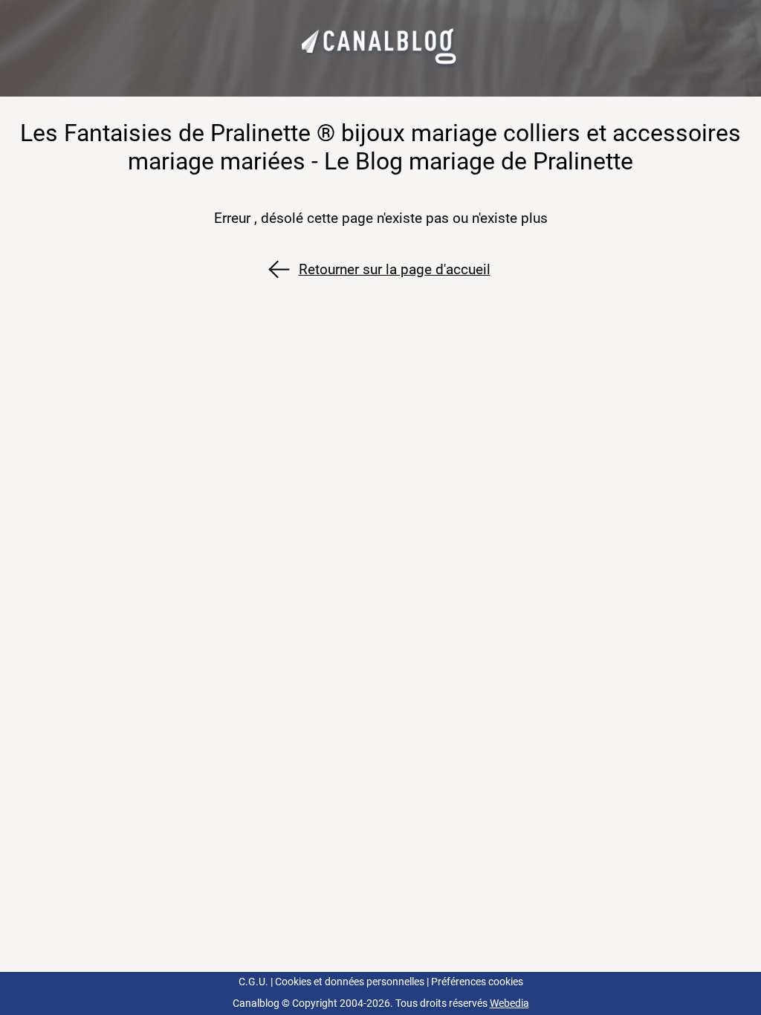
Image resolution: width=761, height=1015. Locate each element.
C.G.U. (253, 982)
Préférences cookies (477, 982)
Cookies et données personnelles (349, 982)
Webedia (509, 1003)
